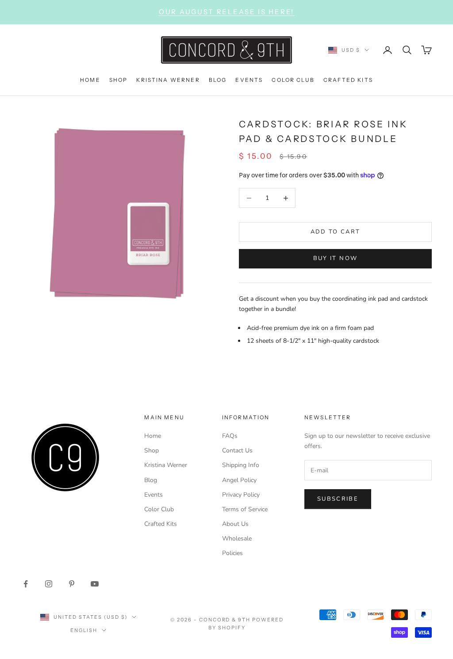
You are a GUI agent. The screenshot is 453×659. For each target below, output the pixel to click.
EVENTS (249, 80)
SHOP (118, 80)
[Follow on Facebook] (25, 583)
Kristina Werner (165, 465)
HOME (90, 80)
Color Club (159, 509)
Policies (232, 553)
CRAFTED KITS (348, 80)
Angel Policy (239, 480)
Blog (150, 480)
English (83, 630)
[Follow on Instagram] (48, 583)
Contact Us (237, 450)
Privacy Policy (241, 494)
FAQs (230, 436)
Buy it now (335, 258)
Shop (151, 450)
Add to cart (336, 232)
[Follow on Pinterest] (71, 583)
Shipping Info (240, 465)
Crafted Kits (160, 524)
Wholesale (237, 538)
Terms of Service (245, 509)
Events (153, 494)
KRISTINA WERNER (168, 80)
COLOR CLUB (293, 80)
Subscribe (337, 499)
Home (152, 436)
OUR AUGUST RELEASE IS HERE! (226, 12)
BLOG (218, 80)
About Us (235, 524)
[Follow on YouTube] (94, 583)
